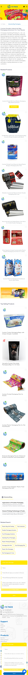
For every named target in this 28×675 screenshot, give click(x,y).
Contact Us (3, 631)
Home (3, 24)
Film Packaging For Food (8, 553)
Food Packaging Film (20, 545)
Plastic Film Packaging (7, 549)
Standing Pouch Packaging (8, 538)
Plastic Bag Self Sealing (8, 526)
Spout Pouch (4, 641)
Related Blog (8, 497)
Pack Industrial (21, 526)
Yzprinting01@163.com (7, 612)
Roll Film (3, 638)
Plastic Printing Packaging (8, 541)
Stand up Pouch (4, 639)
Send (14, 595)
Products (3, 626)
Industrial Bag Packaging (14, 24)
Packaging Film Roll (7, 545)
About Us (3, 629)
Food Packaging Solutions (8, 534)
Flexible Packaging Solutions (9, 530)
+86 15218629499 (6, 610)
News (2, 627)
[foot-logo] (7, 607)
